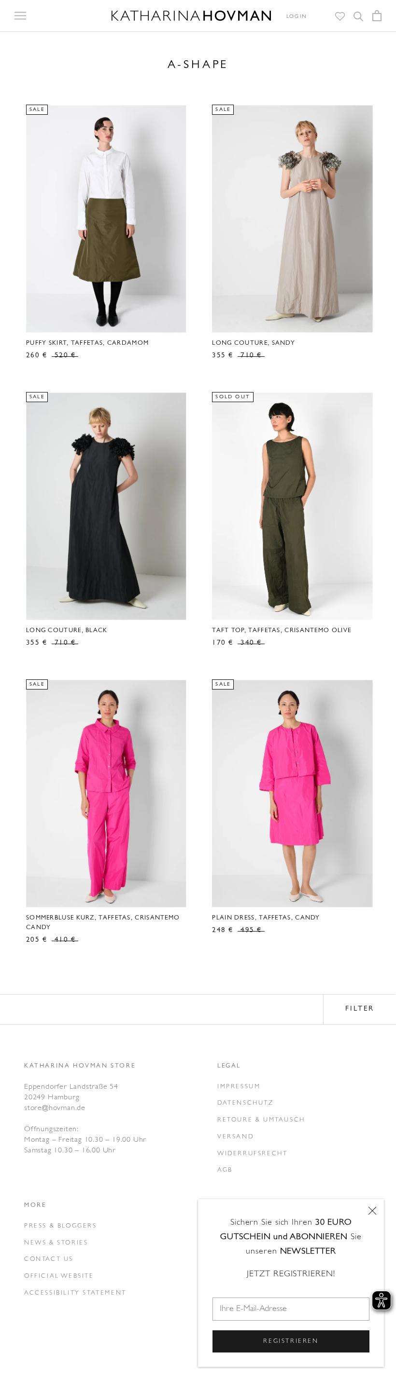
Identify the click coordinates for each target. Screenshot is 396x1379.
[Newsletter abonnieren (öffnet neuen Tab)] (316, 16)
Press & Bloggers (60, 1226)
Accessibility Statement (75, 1293)
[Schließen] (372, 1210)
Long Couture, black (67, 630)
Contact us (48, 1259)
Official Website (59, 1276)
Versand (235, 1137)
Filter (359, 1009)
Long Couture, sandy (253, 343)
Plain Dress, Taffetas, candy (266, 918)
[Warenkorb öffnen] (377, 15)
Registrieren (290, 1341)
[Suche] (359, 16)
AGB (225, 1170)
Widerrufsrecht (252, 1153)
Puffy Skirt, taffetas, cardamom (87, 343)
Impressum (238, 1086)
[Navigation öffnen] (20, 16)
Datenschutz (245, 1103)
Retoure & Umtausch (261, 1120)
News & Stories (56, 1243)
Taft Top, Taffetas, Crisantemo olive (281, 630)
